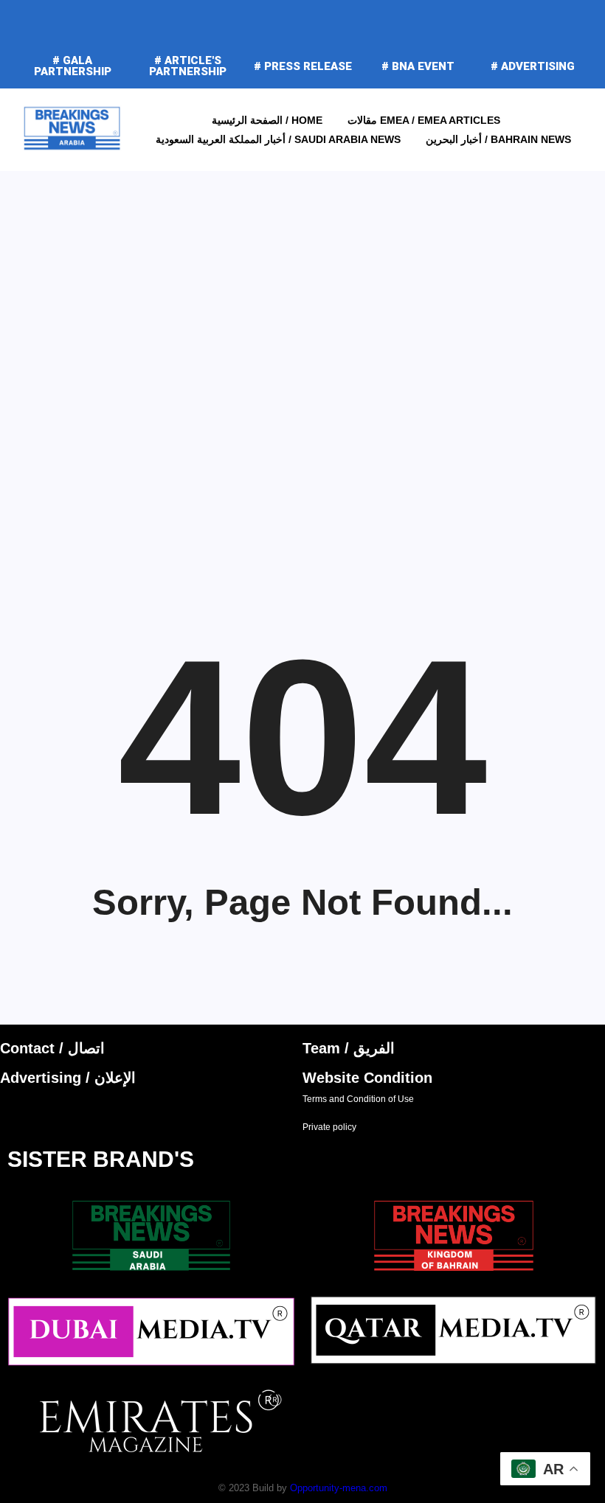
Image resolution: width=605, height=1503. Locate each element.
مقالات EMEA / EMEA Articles (424, 120)
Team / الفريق (348, 1048)
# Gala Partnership (72, 66)
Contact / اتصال (52, 1048)
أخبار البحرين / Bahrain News (498, 139)
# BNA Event (417, 66)
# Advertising (533, 66)
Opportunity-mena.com (338, 1487)
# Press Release (303, 66)
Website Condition (367, 1078)
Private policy (329, 1127)
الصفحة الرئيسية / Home (267, 120)
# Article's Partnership (188, 66)
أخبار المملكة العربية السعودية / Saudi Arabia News (278, 139)
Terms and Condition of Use (358, 1099)
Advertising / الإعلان (68, 1078)
